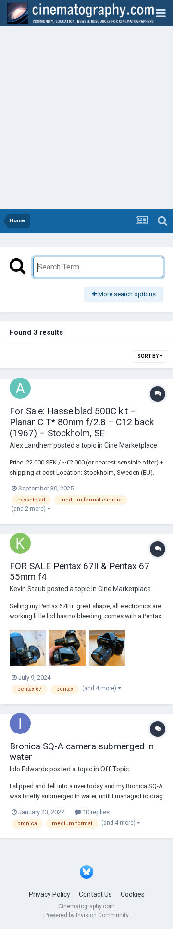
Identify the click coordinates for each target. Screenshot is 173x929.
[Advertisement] (86, 117)
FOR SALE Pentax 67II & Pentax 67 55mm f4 (79, 572)
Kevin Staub (28, 589)
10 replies (95, 812)
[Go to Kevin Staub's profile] (20, 543)
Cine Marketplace (130, 445)
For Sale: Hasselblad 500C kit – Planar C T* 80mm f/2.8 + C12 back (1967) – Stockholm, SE (82, 422)
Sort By (148, 356)
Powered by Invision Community (86, 915)
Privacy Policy (49, 894)
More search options (126, 294)
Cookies (133, 894)
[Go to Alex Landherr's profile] (20, 388)
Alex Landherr (31, 445)
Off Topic (114, 769)
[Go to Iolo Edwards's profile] (20, 723)
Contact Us (95, 894)
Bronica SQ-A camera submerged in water (82, 752)
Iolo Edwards (29, 769)
